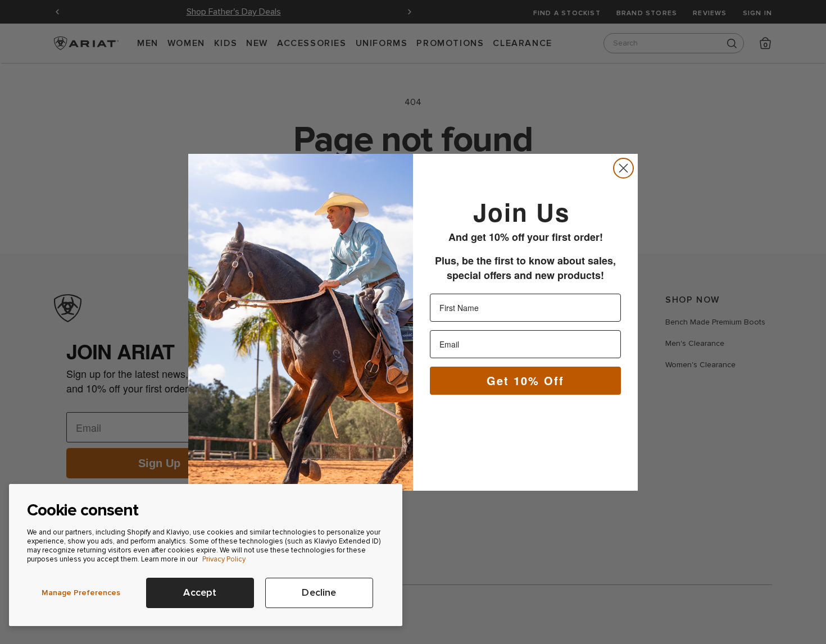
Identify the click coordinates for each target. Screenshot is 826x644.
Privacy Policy (224, 559)
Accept (199, 593)
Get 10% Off (525, 380)
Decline (319, 593)
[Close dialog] (623, 168)
